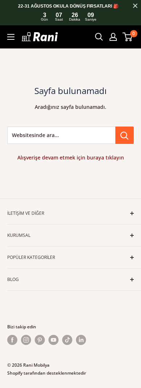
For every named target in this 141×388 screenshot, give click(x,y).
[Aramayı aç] (99, 37)
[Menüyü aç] (10, 37)
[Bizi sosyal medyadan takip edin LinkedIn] (81, 340)
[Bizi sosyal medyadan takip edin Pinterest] (40, 340)
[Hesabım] (113, 37)
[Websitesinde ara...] (124, 135)
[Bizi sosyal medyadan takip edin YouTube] (53, 340)
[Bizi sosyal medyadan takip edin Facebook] (12, 340)
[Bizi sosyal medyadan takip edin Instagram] (26, 340)
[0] (127, 37)
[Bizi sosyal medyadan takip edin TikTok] (67, 340)
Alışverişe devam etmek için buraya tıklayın (70, 157)
